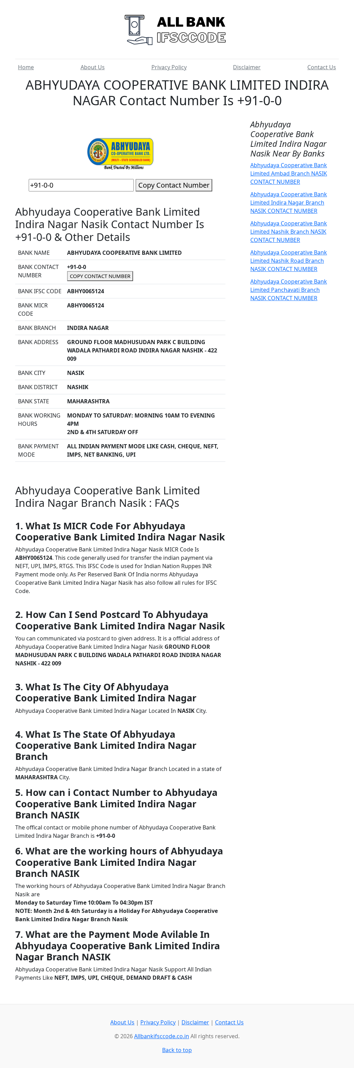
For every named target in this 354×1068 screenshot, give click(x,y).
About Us (93, 67)
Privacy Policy (169, 67)
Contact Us (321, 67)
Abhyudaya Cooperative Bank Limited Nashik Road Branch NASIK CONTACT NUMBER (288, 261)
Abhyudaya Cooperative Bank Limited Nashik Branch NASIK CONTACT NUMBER (288, 231)
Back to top (177, 1050)
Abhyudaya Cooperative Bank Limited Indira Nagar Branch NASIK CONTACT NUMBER (288, 202)
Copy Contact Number (173, 185)
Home (26, 67)
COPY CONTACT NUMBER (100, 275)
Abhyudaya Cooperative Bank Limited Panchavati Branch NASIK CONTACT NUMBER (288, 290)
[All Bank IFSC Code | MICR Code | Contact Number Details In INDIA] (177, 27)
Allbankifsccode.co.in (161, 1036)
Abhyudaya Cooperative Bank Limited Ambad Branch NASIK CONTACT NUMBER (288, 173)
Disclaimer (247, 67)
